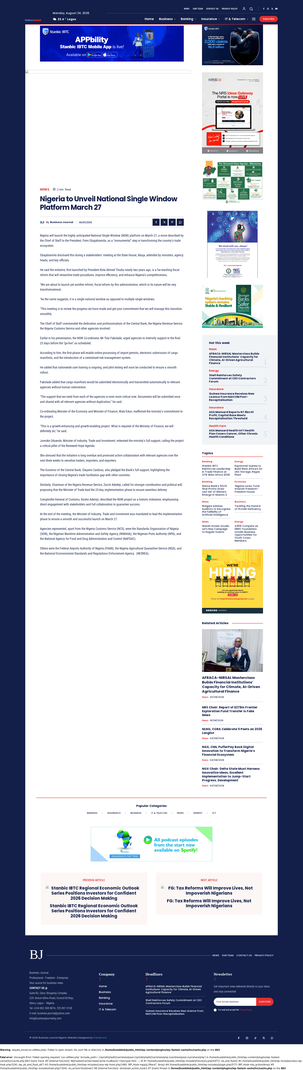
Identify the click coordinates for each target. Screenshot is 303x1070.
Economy (240, 482)
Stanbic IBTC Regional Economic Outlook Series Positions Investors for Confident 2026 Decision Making (94, 910)
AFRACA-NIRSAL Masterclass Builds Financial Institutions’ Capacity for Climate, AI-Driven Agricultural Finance (234, 358)
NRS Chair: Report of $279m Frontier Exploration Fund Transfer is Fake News (230, 711)
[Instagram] (268, 9)
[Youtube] (276, 9)
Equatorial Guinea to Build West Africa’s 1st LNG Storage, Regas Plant (248, 470)
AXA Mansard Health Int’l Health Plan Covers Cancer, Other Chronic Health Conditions (233, 434)
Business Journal (61, 222)
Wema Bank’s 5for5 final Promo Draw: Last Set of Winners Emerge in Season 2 (214, 490)
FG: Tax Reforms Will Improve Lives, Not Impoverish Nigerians (209, 903)
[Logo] (36, 20)
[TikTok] (255, 1038)
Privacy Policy (245, 1009)
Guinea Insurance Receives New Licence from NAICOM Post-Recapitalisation (231, 397)
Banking (207, 461)
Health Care (217, 426)
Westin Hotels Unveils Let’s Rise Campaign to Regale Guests (215, 529)
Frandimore (99, 1037)
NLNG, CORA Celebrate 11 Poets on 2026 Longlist (232, 731)
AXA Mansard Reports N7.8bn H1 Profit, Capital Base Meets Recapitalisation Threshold (231, 415)
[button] (251, 9)
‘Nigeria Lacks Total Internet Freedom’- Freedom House (247, 489)
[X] (272, 9)
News (44, 189)
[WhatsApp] (180, 222)
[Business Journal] (43, 222)
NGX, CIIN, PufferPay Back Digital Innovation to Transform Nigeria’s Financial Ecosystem (228, 751)
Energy (214, 370)
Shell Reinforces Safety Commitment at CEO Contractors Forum (232, 378)
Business (240, 502)
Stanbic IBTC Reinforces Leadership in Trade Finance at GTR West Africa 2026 (216, 470)
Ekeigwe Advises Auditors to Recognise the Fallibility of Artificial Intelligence (216, 510)
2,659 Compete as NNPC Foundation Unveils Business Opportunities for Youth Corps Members (246, 533)
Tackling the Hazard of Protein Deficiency (248, 507)
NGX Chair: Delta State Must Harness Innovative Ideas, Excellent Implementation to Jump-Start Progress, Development (231, 774)
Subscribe (265, 1001)
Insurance (216, 389)
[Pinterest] (172, 222)
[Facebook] (264, 9)
